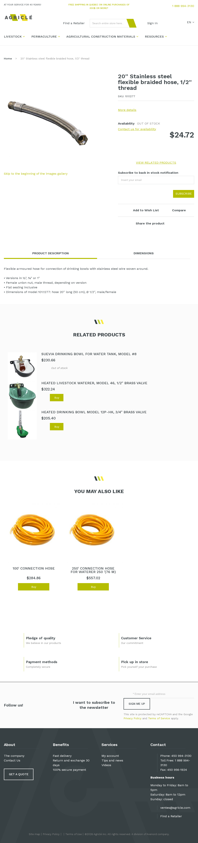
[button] (44, 367)
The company (14, 756)
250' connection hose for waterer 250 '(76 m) (93, 570)
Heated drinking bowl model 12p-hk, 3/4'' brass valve (94, 412)
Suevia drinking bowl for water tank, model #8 (89, 354)
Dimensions (144, 253)
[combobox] (111, 23)
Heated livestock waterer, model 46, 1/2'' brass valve (94, 383)
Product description (50, 253)
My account (110, 756)
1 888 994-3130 (183, 6)
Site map (34, 834)
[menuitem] (74, 23)
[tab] (50, 253)
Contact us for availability (137, 129)
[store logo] (18, 17)
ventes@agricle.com (175, 807)
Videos (106, 765)
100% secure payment (69, 770)
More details (127, 110)
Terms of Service (159, 718)
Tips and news (112, 760)
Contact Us (12, 760)
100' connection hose (34, 568)
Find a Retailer (171, 816)
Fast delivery (62, 756)
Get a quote (18, 774)
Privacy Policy (132, 718)
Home (8, 58)
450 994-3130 (181, 756)
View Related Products (156, 162)
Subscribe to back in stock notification (148, 172)
